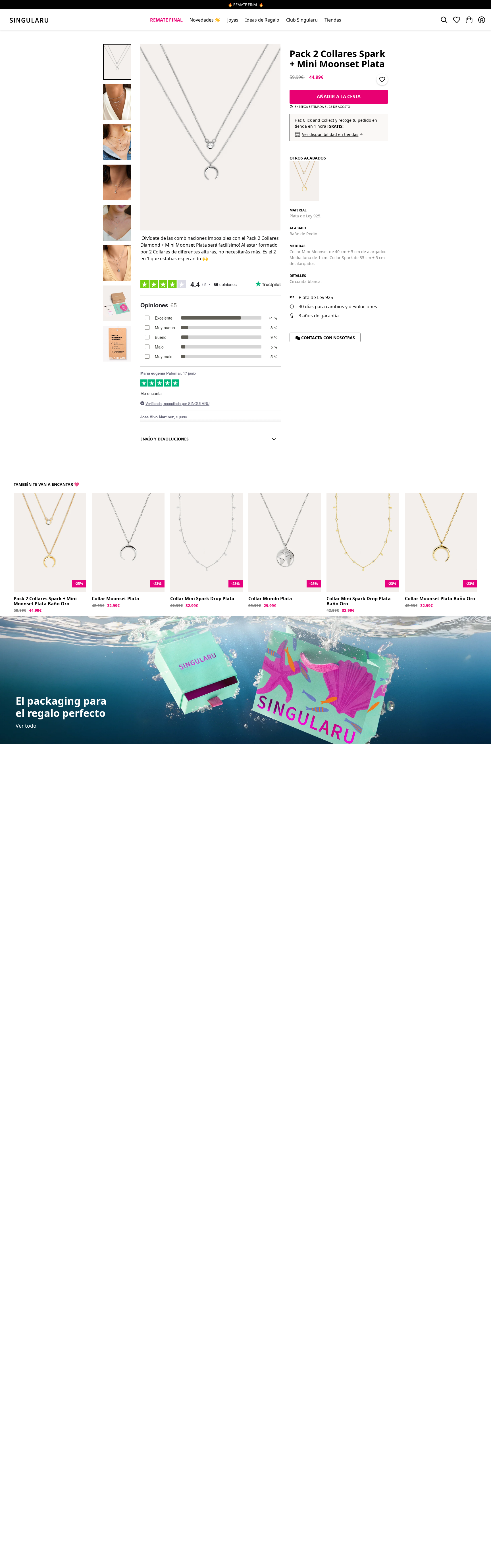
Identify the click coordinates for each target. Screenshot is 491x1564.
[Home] (28, 19)
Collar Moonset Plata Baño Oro (440, 598)
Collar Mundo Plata (270, 598)
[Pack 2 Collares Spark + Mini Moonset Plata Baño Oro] (304, 181)
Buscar (444, 20)
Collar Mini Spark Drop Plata (202, 598)
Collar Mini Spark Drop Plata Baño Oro (358, 601)
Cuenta (481, 20)
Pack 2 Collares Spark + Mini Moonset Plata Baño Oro (45, 601)
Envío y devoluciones (164, 439)
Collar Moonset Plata (115, 598)
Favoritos (456, 20)
